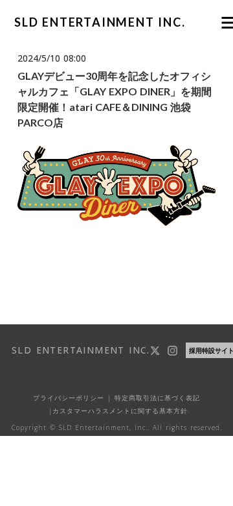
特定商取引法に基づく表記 (155, 397)
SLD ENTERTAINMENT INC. (100, 22)
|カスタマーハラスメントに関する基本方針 (116, 410)
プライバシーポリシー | (72, 397)
